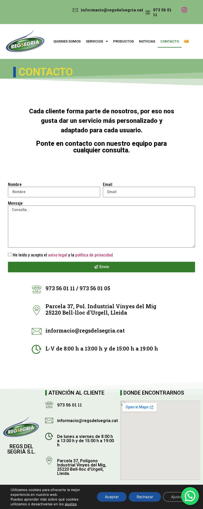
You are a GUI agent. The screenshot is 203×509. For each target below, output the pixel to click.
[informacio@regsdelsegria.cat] (75, 10)
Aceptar (112, 496)
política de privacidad (94, 255)
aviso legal (57, 255)
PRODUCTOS (123, 41)
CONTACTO (169, 41)
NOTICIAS (147, 41)
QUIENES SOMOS (67, 41)
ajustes (71, 504)
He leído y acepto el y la (63, 255)
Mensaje (15, 203)
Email (107, 185)
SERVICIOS (94, 41)
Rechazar (145, 496)
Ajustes (177, 496)
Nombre (15, 185)
